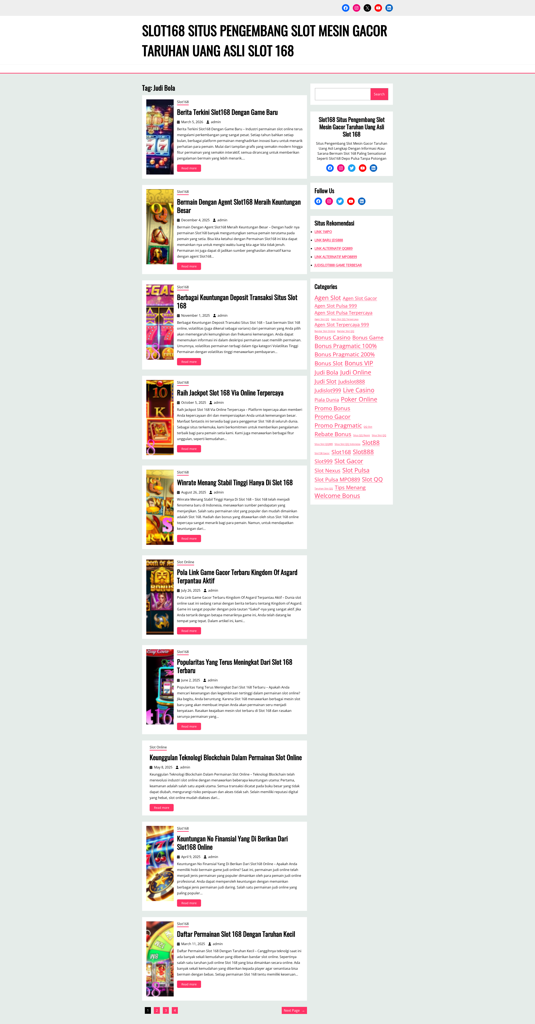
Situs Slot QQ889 (324, 444)
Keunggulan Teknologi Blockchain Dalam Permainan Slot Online (226, 757)
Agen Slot (328, 298)
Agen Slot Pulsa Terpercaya (343, 313)
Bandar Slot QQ (345, 331)
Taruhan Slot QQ (324, 488)
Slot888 (363, 452)
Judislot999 (328, 390)
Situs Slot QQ (379, 435)
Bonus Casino (332, 337)
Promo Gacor (332, 416)
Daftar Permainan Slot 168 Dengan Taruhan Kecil (236, 934)
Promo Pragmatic (338, 425)
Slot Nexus (327, 470)
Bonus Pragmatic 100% (346, 346)
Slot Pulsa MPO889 (337, 479)
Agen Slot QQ (322, 319)
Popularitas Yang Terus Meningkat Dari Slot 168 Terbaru (234, 666)
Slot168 (183, 102)
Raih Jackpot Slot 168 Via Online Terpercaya (230, 392)
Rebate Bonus (333, 434)
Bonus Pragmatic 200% (345, 354)
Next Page (294, 1010)
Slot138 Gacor (322, 453)
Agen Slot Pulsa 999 (336, 306)
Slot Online (185, 562)
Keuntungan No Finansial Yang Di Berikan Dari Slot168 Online (232, 842)
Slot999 (323, 461)
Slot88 (371, 442)
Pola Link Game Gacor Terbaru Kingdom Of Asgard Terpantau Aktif (237, 576)
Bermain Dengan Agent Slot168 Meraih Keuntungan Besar (239, 205)
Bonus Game (367, 337)
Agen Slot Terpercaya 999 (342, 325)
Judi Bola (326, 372)
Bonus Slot (329, 363)
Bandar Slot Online (325, 331)
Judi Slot (325, 381)
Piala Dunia (327, 400)
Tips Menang (350, 487)
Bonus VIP (359, 363)
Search (379, 94)
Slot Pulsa (355, 470)
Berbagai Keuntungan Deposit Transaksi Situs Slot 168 (237, 301)
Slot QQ (372, 479)
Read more (191, 169)
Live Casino (358, 390)
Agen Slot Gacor (360, 298)
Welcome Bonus (337, 495)
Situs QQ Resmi (361, 435)
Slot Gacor (348, 461)
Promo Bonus (332, 408)
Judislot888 (351, 381)
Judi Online (355, 372)
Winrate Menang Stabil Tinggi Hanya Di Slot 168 (235, 482)
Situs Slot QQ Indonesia (347, 444)
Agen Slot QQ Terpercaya (344, 319)
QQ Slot (368, 426)
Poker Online (359, 399)
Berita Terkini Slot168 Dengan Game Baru (227, 112)
